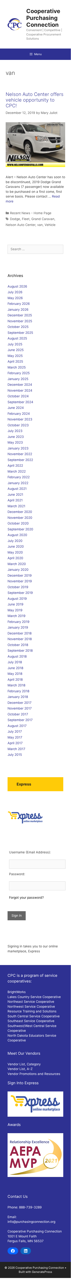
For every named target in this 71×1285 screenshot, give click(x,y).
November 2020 (20, 518)
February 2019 (18, 622)
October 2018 (18, 645)
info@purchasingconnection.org (31, 1222)
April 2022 (15, 465)
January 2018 (18, 697)
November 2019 (20, 581)
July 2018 (15, 662)
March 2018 (16, 685)
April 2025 (15, 361)
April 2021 (15, 500)
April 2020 (15, 558)
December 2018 (20, 633)
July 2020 (15, 541)
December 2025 (20, 315)
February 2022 (19, 477)
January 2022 (18, 483)
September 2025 (20, 333)
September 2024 (20, 402)
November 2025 (20, 321)
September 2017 (20, 720)
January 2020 (18, 570)
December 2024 (20, 385)
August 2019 (17, 599)
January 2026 (18, 309)
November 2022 (20, 454)
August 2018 (17, 656)
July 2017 (15, 731)
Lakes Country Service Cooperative (34, 997)
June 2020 (16, 546)
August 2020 (17, 535)
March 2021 (16, 506)
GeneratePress (42, 1272)
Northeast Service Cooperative (31, 1002)
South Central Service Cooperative (34, 1016)
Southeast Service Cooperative (31, 1021)
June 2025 (16, 350)
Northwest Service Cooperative (31, 1006)
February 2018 (18, 691)
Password (16, 874)
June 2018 (15, 668)
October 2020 (18, 523)
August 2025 (17, 338)
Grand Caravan (42, 219)
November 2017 (20, 708)
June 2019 (15, 604)
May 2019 (15, 610)
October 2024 (18, 396)
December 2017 (20, 703)
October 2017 (18, 714)
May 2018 (15, 674)
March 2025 (17, 367)
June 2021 (15, 494)
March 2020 (17, 564)
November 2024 (20, 390)
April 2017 (15, 743)
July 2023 (15, 431)
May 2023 (15, 442)
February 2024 (19, 414)
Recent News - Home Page (30, 213)
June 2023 (16, 437)
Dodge (15, 219)
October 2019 (18, 587)
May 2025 (15, 356)
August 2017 (17, 726)
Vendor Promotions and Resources (34, 1074)
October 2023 (18, 425)
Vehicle (50, 225)
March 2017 (16, 749)
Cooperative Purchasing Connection (43, 18)
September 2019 (20, 593)
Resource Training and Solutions (32, 1011)
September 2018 (20, 650)
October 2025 (18, 327)
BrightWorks (17, 992)
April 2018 (15, 679)
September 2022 (20, 460)
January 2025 (18, 379)
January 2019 (18, 627)
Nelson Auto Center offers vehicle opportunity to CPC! (34, 99)
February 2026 (19, 304)
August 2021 (17, 489)
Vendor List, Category (24, 1064)
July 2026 (15, 292)
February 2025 (19, 373)
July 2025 (15, 344)
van (40, 225)
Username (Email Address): (30, 852)
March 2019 (16, 616)
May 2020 (15, 552)
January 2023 (18, 448)
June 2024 (16, 408)
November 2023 (20, 419)
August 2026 (17, 286)
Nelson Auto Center (20, 225)
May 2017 (15, 737)
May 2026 (15, 298)
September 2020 (20, 529)
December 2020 (20, 512)
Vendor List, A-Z (20, 1069)
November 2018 (20, 639)
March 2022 (17, 471)
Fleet (25, 219)
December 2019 (20, 575)
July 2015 (15, 755)
